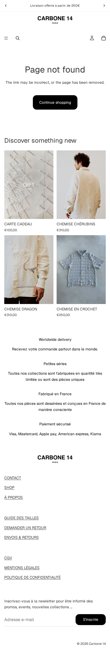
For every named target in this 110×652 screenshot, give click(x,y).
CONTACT (12, 477)
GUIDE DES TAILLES (21, 517)
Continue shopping (55, 102)
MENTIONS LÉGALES (22, 567)
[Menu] (6, 38)
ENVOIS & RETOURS (21, 537)
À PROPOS (13, 497)
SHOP (9, 487)
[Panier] (103, 38)
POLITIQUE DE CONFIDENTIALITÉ (32, 577)
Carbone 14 (97, 644)
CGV (8, 557)
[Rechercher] (17, 38)
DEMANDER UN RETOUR (25, 527)
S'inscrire (90, 619)
